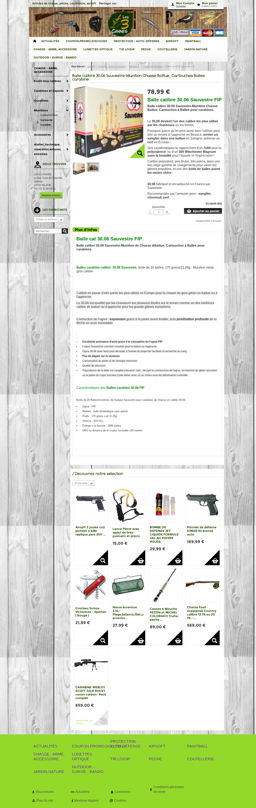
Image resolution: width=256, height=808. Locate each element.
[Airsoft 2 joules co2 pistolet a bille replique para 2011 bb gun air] (91, 505)
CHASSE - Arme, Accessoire (112, 66)
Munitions (134, 66)
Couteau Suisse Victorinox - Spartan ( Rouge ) (90, 611)
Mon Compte (185, 3)
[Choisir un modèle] (100, 557)
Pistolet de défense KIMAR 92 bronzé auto (201, 530)
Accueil (90, 66)
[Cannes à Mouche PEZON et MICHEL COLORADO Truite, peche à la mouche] (165, 586)
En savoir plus (214, 203)
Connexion (181, 6)
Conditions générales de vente (168, 789)
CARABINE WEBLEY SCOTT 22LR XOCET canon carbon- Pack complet (90, 692)
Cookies (120, 800)
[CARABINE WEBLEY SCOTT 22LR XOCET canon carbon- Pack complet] (91, 665)
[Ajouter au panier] (137, 557)
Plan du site (44, 800)
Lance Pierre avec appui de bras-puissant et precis (126, 532)
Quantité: (158, 207)
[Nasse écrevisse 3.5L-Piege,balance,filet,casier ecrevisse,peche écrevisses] (128, 585)
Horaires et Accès (51, 195)
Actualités (82, 791)
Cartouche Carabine (152, 66)
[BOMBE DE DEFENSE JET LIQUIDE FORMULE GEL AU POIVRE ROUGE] (165, 505)
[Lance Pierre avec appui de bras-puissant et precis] (128, 506)
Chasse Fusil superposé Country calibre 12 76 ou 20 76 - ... (201, 612)
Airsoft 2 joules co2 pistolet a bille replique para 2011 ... (90, 530)
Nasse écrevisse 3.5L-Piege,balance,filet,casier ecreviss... (131, 612)
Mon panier (210, 3)
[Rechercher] (65, 231)
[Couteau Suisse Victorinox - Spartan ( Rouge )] (91, 585)
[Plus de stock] (100, 717)
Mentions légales (86, 800)
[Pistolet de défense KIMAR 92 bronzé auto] (203, 505)
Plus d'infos (86, 229)
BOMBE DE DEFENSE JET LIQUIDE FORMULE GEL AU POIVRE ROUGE (164, 534)
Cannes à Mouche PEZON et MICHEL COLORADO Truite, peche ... (164, 614)
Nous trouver (45, 791)
